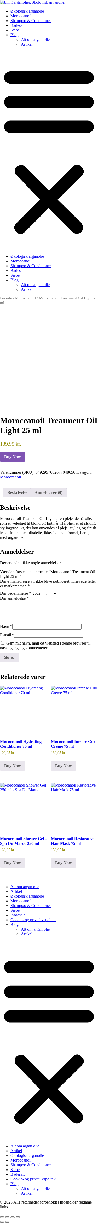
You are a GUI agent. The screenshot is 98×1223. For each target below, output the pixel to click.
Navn (6, 626)
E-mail (7, 634)
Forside (6, 298)
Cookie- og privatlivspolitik (33, 920)
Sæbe (15, 30)
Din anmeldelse (14, 598)
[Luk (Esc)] (18, 1217)
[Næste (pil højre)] (7, 1222)
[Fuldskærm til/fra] (7, 1217)
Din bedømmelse (15, 593)
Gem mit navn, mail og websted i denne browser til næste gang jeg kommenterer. (45, 645)
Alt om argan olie (35, 39)
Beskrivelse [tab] (17, 492)
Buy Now (12, 457)
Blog (14, 35)
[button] (49, 150)
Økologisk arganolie (27, 11)
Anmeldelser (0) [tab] (48, 492)
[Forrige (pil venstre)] (2, 1222)
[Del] (12, 1217)
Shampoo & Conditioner (30, 20)
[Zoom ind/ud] (2, 1217)
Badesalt (17, 25)
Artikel (26, 44)
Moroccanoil (20, 16)
